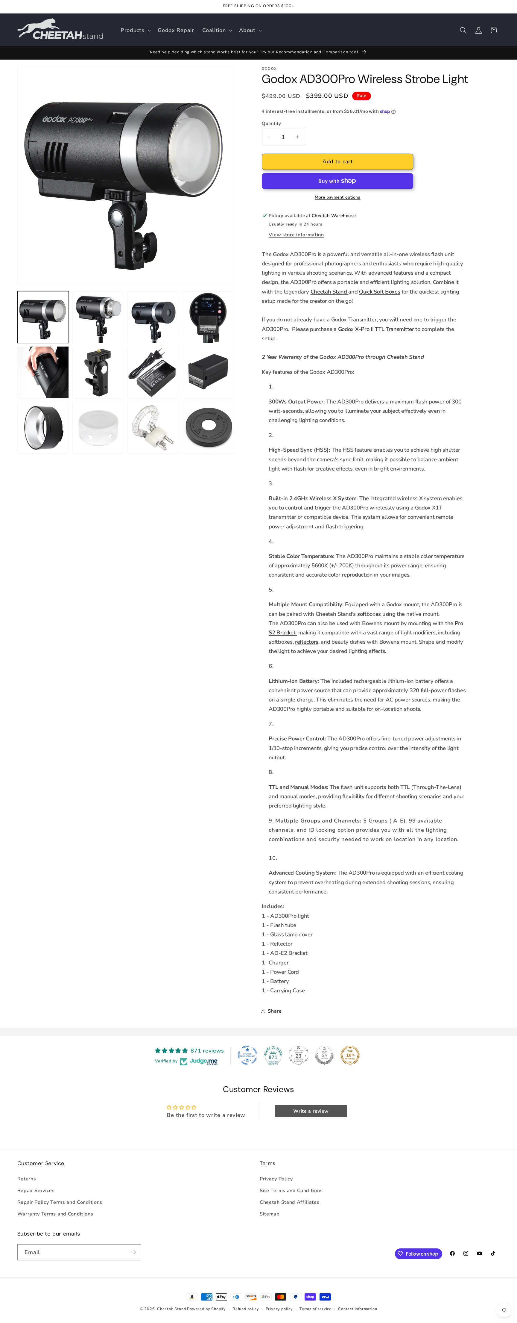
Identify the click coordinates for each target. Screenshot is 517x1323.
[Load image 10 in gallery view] (98, 427)
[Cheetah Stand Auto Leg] (348, 291)
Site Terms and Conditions (291, 1190)
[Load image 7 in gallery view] (153, 372)
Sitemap (270, 1214)
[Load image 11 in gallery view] (153, 427)
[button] (134, 30)
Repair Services (36, 1190)
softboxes (369, 613)
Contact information (357, 1308)
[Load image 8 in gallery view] (209, 372)
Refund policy (245, 1308)
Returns (26, 1179)
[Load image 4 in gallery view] (209, 317)
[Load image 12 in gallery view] (209, 427)
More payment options (338, 197)
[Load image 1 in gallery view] (43, 317)
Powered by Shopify (206, 1308)
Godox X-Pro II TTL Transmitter (376, 328)
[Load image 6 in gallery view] (98, 372)
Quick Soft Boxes (379, 291)
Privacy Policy (276, 1179)
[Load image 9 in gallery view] (43, 427)
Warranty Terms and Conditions (55, 1214)
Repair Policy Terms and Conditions (59, 1202)
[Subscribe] (133, 1252)
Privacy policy (279, 1308)
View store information (296, 235)
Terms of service (315, 1308)
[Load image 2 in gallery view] (98, 317)
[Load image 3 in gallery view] (153, 317)
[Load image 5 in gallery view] (43, 372)
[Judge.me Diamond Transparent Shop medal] (247, 1055)
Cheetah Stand (329, 291)
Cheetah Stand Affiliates (290, 1202)
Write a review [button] (311, 1111)
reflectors (306, 641)
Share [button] (275, 1011)
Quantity (271, 123)
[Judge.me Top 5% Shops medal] (324, 1055)
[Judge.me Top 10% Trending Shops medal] (350, 1055)
